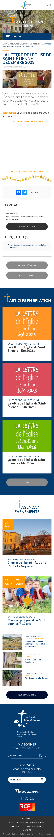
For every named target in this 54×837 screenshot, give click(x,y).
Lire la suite (27, 334)
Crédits (27, 830)
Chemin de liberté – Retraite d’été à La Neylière (27, 546)
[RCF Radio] (27, 807)
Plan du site (16, 826)
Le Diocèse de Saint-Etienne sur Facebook (21, 798)
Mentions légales (35, 826)
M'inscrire (15, 779)
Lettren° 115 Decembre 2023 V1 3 (27, 121)
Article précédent (27, 265)
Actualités (14, 44)
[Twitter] (24, 192)
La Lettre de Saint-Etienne (30, 44)
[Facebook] (18, 192)
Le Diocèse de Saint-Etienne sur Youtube (32, 798)
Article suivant (27, 275)
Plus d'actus (27, 482)
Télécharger (10, 112)
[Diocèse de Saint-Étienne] (27, 5)
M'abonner (16, 755)
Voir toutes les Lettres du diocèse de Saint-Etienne (28, 246)
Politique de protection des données (27, 822)
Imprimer (35, 192)
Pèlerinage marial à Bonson (27, 678)
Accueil (6, 44)
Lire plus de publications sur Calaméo (27, 171)
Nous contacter (27, 226)
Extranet (27, 819)
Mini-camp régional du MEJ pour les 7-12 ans (27, 603)
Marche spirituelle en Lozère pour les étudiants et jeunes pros (27, 642)
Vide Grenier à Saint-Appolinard (27, 660)
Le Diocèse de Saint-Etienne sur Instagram (26, 798)
